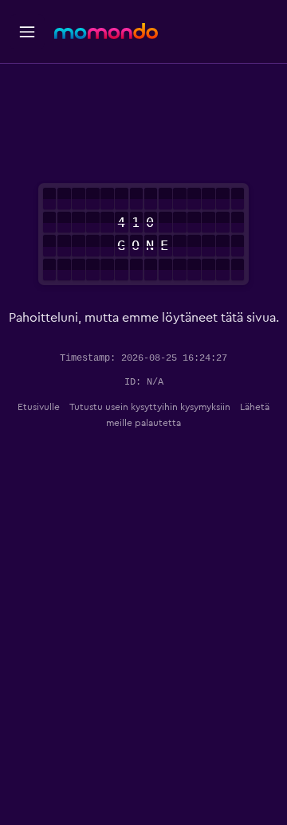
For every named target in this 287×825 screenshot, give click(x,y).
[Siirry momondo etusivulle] (106, 31)
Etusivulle (39, 407)
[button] (27, 31)
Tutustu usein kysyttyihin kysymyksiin (149, 407)
